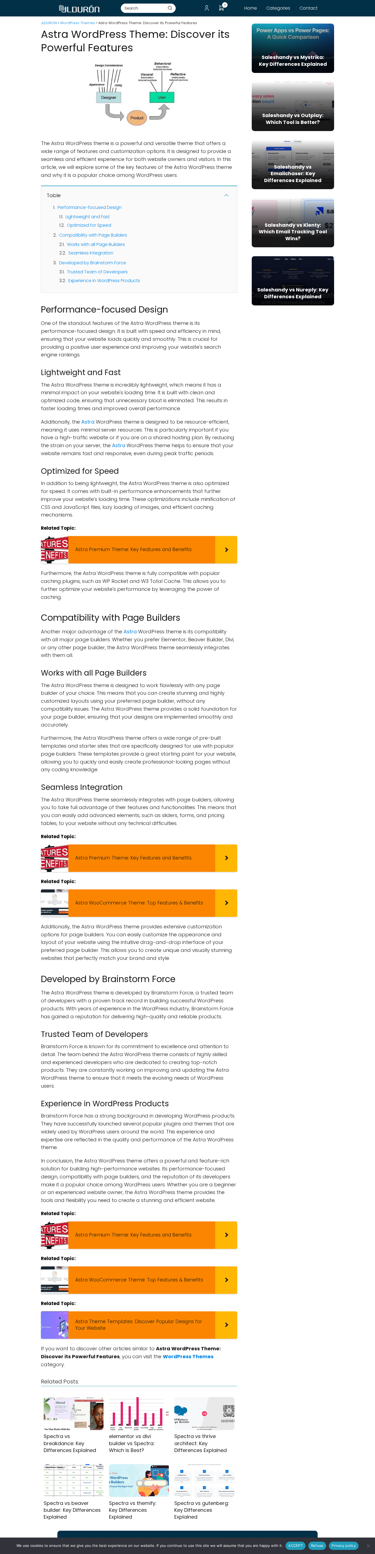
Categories (278, 8)
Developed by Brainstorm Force (92, 263)
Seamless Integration (90, 253)
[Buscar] (170, 8)
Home (250, 8)
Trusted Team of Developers (97, 272)
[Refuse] (368, 1546)
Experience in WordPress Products (104, 280)
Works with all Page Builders (96, 244)
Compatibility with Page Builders (93, 235)
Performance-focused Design (90, 207)
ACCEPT (295, 1545)
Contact (309, 8)
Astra (87, 421)
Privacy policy (344, 1545)
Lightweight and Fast (88, 217)
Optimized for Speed (89, 225)
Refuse (317, 1545)
